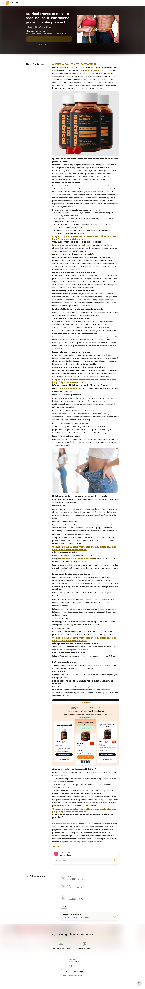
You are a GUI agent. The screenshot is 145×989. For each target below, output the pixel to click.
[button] (72, 966)
